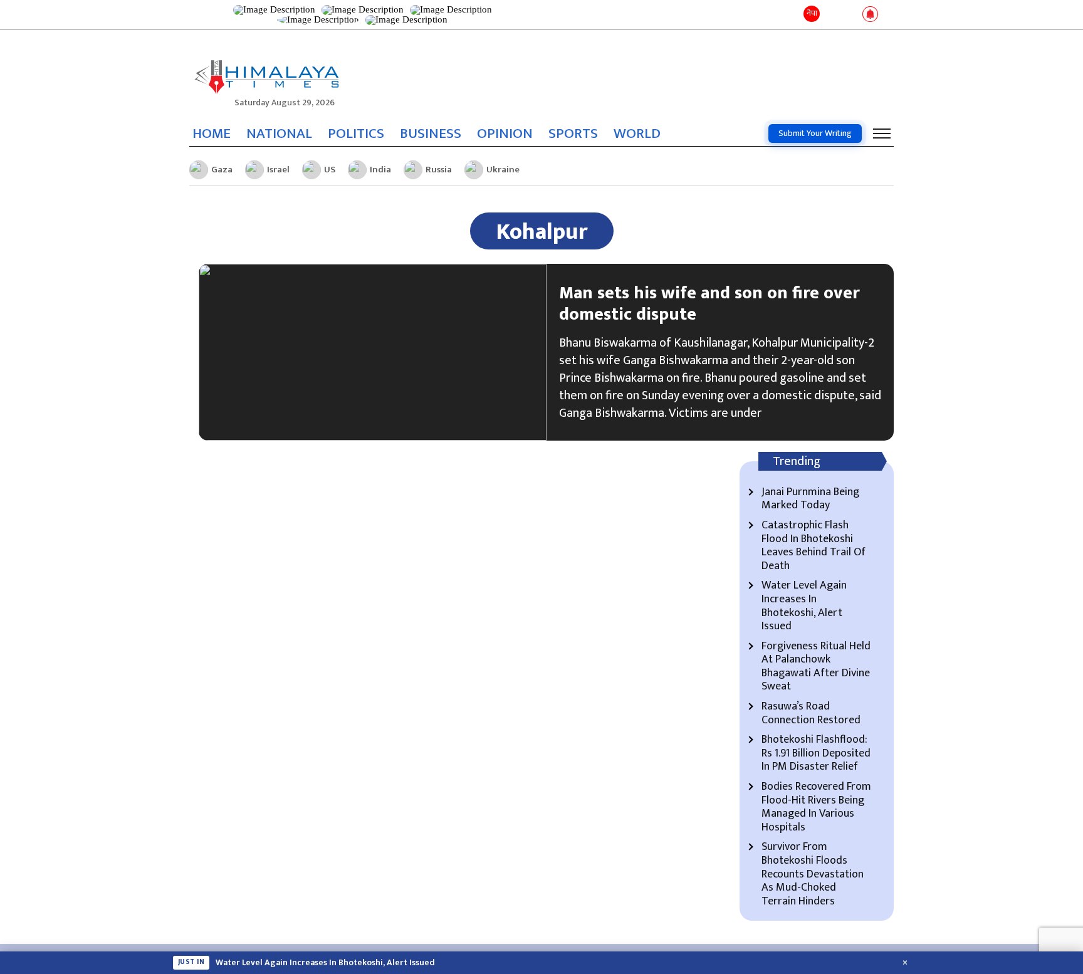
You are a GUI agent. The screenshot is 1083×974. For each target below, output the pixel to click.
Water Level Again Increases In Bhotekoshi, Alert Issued (804, 606)
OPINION (505, 133)
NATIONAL (279, 133)
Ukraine (503, 169)
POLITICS (356, 133)
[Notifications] (870, 15)
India (380, 169)
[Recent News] (832, 15)
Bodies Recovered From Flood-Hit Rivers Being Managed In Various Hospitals (816, 807)
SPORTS (573, 133)
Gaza (222, 169)
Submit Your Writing (815, 133)
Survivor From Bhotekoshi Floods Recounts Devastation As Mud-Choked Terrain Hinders (812, 874)
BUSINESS (430, 133)
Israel (278, 169)
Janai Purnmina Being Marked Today (810, 499)
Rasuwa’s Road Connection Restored (811, 713)
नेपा (812, 13)
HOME (211, 133)
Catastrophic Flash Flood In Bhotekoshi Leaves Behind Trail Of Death (813, 546)
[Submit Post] (850, 15)
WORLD (637, 133)
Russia (439, 169)
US (329, 169)
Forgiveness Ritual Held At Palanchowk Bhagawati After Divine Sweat (816, 667)
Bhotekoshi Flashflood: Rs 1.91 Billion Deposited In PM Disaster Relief (816, 753)
